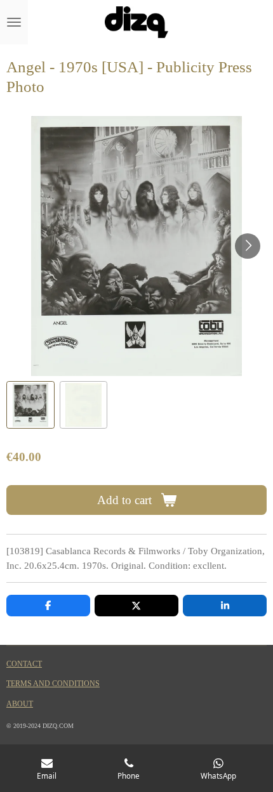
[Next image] (247, 246)
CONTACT (24, 664)
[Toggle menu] (14, 22)
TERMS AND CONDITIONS (53, 684)
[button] (30, 405)
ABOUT (19, 704)
